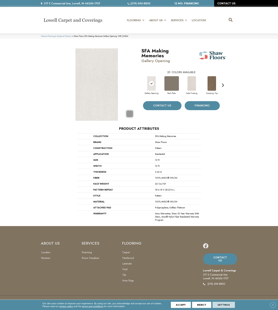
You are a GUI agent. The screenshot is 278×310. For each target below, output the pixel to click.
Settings (224, 304)
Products (68, 36)
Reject (201, 304)
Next (223, 80)
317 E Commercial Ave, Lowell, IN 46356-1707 (72, 3)
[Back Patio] (172, 83)
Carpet (59, 36)
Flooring (51, 36)
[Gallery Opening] (151, 83)
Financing (202, 105)
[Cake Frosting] (192, 83)
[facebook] (205, 246)
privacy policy (66, 306)
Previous (139, 80)
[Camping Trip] (212, 83)
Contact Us (162, 105)
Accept (181, 304)
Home (43, 36)
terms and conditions (92, 306)
